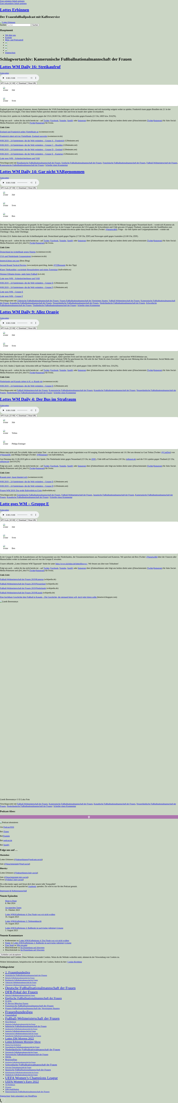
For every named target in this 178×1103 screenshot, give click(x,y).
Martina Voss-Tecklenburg (13, 1045)
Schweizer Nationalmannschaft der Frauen (18, 1067)
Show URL (32, 83)
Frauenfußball (11, 1015)
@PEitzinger (42, 455)
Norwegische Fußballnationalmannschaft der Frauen (26, 1054)
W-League (8, 1087)
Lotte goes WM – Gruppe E (11, 292)
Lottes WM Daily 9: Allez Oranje (29, 311)
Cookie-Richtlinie (74, 962)
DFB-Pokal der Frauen (21, 992)
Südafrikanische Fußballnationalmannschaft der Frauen (21, 1072)
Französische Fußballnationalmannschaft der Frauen (124, 163)
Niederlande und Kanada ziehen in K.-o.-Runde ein (21, 381)
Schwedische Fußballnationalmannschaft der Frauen (31, 1064)
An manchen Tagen (13, 908)
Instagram (82, 120)
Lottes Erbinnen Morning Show (23, 1041)
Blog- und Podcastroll (14, 40)
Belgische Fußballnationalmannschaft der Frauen (20, 978)
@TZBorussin (59, 265)
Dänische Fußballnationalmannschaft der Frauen (20, 995)
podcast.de (7, 840)
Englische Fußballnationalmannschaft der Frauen (82, 163)
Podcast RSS (8, 827)
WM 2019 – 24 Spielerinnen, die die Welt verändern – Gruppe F (26, 287)
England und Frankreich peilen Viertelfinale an (19, 132)
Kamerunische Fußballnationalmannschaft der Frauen (22, 165)
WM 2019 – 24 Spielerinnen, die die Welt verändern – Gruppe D (26, 486)
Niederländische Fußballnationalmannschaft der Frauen (122, 303)
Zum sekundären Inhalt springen (13, 3)
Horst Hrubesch (10, 1022)
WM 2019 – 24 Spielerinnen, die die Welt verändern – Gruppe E (26, 283)
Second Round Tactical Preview (13, 265)
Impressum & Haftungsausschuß (13, 891)
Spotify (70, 120)
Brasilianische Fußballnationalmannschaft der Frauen (38, 163)
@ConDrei (165, 452)
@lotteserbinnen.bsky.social (25, 873)
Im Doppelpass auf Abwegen (32, 947)
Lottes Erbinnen (14, 9)
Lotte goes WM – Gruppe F (11, 296)
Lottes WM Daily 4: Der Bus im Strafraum (38, 399)
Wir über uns (10, 35)
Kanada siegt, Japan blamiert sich (13, 477)
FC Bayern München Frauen (16, 1003)
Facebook (54, 120)
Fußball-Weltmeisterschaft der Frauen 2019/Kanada (21, 593)
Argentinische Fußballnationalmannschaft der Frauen (38, 495)
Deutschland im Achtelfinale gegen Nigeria (17, 252)
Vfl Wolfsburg (10, 1085)
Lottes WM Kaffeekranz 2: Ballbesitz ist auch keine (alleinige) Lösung (34, 928)
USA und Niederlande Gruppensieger (15, 256)
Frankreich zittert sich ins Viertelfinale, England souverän (23, 136)
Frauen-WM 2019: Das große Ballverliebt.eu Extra (21, 490)
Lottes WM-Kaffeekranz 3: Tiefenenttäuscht (23, 921)
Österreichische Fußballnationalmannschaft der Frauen (27, 1092)
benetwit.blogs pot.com (9, 261)
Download (22, 83)
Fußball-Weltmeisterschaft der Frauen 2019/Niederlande (23, 588)
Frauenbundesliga (19, 1012)
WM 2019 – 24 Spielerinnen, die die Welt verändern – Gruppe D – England (31, 149)
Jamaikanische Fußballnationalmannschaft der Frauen (21, 1029)
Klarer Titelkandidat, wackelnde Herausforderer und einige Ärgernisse (29, 270)
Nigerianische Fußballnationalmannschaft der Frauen (21, 1052)
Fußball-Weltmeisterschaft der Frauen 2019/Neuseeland (23, 584)
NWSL (8, 1057)
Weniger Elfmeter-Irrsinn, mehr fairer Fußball (18, 274)
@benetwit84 (111, 229)
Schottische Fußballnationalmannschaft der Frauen (20, 1062)
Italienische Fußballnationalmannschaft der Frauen (26, 1026)
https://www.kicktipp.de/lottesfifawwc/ (71, 564)
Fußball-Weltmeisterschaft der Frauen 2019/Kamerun (22, 579)
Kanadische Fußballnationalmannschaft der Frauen (31, 303)
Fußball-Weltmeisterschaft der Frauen (161, 163)
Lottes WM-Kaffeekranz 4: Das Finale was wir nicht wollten (30, 914)
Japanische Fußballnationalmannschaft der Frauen (113, 495)
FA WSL (8, 1001)
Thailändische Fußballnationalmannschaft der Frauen (54, 305)
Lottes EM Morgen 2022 (19, 1038)
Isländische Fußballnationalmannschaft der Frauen (20, 1024)
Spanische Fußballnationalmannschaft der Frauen (28, 1070)
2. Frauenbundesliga (17, 972)
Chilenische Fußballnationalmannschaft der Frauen (38, 301)
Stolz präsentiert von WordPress (24, 1096)
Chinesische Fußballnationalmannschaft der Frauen (20, 985)
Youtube (62, 120)
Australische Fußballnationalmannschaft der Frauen (26, 975)
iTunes (6, 831)
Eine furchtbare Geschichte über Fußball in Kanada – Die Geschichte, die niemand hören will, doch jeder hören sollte (48, 597)
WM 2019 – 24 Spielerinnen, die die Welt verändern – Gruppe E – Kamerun (31, 154)
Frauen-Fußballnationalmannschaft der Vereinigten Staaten (84, 301)
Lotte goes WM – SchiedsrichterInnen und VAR (20, 158)
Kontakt (8, 37)
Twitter (46, 120)
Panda (7, 943)
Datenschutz (10, 53)
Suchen (3, 25)
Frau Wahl (9, 945)
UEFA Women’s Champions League (31, 1078)
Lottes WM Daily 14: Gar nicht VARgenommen (42, 171)
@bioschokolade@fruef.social (16, 864)
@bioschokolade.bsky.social (16, 877)
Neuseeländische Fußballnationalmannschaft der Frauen (76, 303)
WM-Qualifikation (12, 1089)
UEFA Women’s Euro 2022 (22, 1081)
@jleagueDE (5, 455)
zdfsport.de (131, 459)
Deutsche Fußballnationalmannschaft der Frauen (40, 988)
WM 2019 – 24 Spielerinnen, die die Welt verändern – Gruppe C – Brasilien (31, 145)
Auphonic (32, 886)
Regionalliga (11, 1059)
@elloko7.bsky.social (14, 879)
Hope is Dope (11, 901)
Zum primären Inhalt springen (12, 1)
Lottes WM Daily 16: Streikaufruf (30, 66)
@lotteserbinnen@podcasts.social (28, 859)
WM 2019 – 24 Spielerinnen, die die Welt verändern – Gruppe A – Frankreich (32, 141)
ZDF (93, 459)
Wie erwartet (22, 945)
